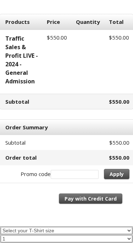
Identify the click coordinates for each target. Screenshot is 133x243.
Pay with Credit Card (91, 198)
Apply (117, 174)
